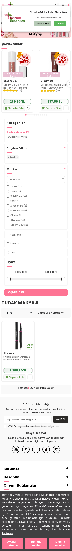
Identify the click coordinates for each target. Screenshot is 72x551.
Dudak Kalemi (17, 136)
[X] (26, 452)
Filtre (9, 313)
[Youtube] (15, 452)
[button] (26, 115)
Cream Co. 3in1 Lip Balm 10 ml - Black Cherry (54, 86)
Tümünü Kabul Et (59, 543)
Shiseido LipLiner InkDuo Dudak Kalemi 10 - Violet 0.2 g (17, 358)
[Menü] (3, 5)
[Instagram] (56, 452)
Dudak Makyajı (18, 132)
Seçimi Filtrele (16, 292)
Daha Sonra (42, 23)
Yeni (12, 252)
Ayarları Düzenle (12, 543)
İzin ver (60, 23)
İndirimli (14, 243)
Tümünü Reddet (36, 543)
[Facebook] (36, 452)
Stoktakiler (16, 234)
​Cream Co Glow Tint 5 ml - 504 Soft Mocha (16, 86)
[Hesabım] (62, 5)
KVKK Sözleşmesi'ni (18, 426)
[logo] (20, 5)
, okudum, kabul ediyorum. (33, 426)
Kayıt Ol (60, 419)
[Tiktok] (46, 452)
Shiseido (8, 353)
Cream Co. (10, 81)
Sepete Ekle (16, 108)
